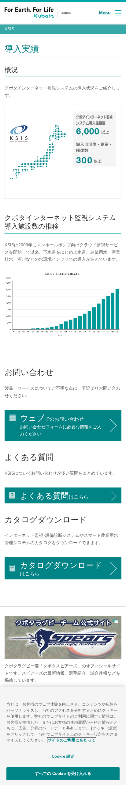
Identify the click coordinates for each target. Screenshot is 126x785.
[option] (63, 653)
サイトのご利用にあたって (71, 740)
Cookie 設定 (63, 756)
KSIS (9, 28)
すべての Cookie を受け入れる (63, 773)
